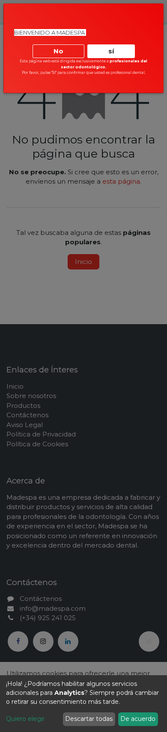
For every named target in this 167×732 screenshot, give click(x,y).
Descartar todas (89, 719)
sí (111, 51)
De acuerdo (137, 719)
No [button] (58, 51)
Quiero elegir (25, 719)
